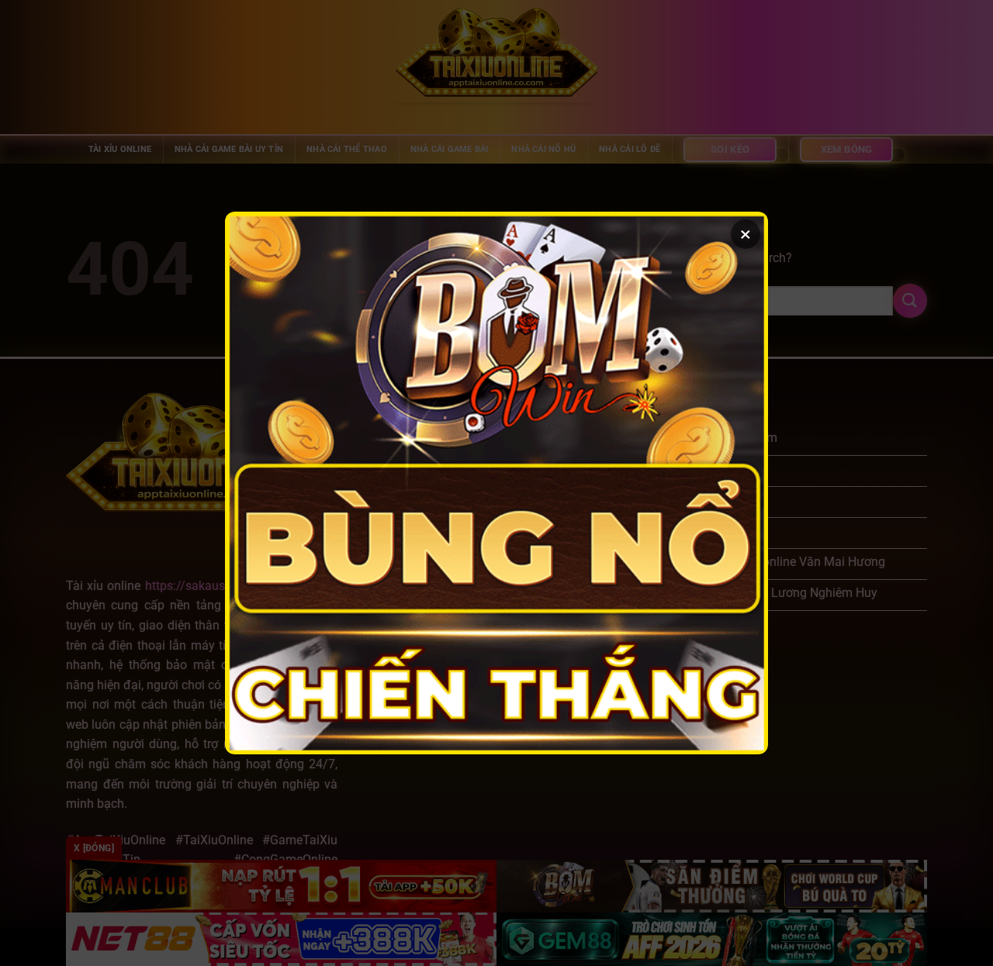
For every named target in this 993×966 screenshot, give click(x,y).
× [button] (745, 234)
